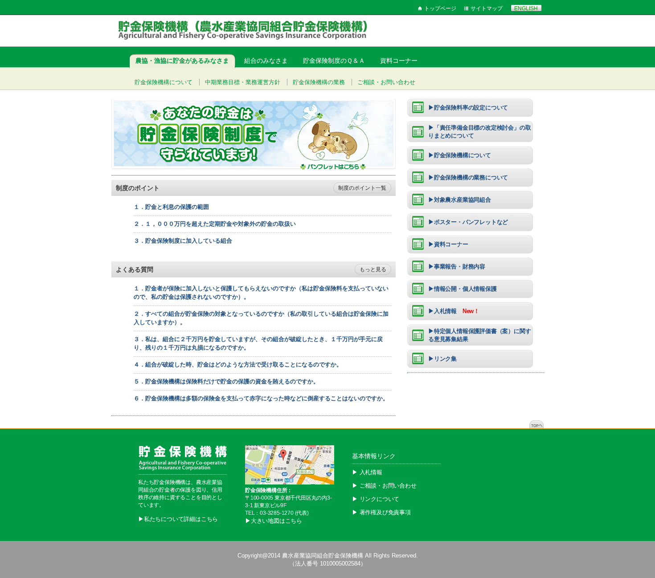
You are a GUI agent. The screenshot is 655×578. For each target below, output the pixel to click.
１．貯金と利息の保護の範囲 (171, 207)
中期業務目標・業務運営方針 (242, 82)
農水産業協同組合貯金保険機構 (322, 555)
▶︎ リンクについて (375, 499)
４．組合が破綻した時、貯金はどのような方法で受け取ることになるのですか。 (238, 364)
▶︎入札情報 (453, 311)
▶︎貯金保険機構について (459, 155)
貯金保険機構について (163, 82)
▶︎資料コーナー (448, 244)
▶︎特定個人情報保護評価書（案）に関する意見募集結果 (479, 335)
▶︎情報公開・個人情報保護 (462, 288)
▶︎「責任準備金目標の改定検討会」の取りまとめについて (479, 131)
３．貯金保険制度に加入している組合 (183, 240)
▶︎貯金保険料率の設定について (468, 107)
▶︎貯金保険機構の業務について (468, 177)
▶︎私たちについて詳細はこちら (178, 519)
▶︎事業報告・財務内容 (456, 266)
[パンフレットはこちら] (253, 167)
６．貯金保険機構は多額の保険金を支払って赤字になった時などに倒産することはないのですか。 (261, 398)
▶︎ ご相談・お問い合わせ (384, 485)
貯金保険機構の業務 (319, 82)
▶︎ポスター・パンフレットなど (468, 222)
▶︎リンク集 (442, 358)
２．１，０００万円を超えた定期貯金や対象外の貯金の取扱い (215, 223)
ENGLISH (526, 8)
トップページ (440, 8)
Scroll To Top (536, 424)
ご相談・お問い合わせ (386, 82)
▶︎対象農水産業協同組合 (459, 199)
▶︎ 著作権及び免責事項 (381, 512)
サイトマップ (487, 8)
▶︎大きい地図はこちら (273, 520)
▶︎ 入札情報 (367, 472)
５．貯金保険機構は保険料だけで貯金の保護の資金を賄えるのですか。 (226, 381)
